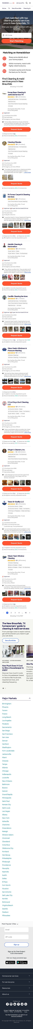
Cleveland (6, 842)
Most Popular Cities (9, 924)
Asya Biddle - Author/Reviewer (11, 660)
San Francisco (7, 734)
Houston (5, 889)
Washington (6, 747)
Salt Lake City (7, 895)
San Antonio (6, 892)
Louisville (5, 778)
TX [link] (9, 8)
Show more (28, 172)
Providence (6, 865)
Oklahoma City (7, 848)
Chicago (5, 771)
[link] (16, 101)
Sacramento (7, 727)
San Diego (6, 731)
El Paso (5, 882)
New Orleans (7, 781)
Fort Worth (6, 885)
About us (5, 994)
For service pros (8, 982)
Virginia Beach (7, 905)
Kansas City (6, 805)
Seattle (5, 909)
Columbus (6, 845)
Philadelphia (6, 858)
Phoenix (5, 707)
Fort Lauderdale (8, 751)
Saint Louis (6, 808)
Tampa (4, 764)
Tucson (4, 710)
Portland (5, 852)
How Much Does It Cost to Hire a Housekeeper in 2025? (13, 668)
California (11, 1011)
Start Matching (16, 41)
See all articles (10, 641)
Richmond (6, 902)
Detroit (5, 791)
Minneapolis (6, 798)
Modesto (5, 724)
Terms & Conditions (16, 1016)
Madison (5, 912)
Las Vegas (6, 811)
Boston (5, 788)
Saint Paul (6, 801)
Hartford (5, 744)
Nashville (5, 872)
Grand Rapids (7, 794)
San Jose (5, 737)
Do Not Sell (18, 1011)
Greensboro (6, 828)
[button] (4, 177)
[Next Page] (30, 613)
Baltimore (6, 784)
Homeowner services (10, 976)
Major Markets (9, 698)
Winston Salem (7, 835)
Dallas (4, 879)
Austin (4, 875)
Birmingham (6, 704)
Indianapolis (6, 774)
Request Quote (16, 129)
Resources (6, 988)
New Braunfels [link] (16, 8)
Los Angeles (6, 721)
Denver (5, 741)
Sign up (16, 945)
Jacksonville (6, 754)
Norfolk (5, 899)
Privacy (6, 1011)
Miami (4, 758)
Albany (4, 815)
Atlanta (5, 768)
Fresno (4, 714)
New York (5, 818)
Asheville (5, 821)
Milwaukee (6, 915)
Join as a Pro (20, 3)
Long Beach (6, 717)
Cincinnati (6, 838)
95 (26, 613)
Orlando (5, 761)
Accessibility (25, 1011)
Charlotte (6, 825)
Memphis (5, 868)
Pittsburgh (6, 862)
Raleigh (5, 831)
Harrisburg (6, 855)
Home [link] (4, 8)
